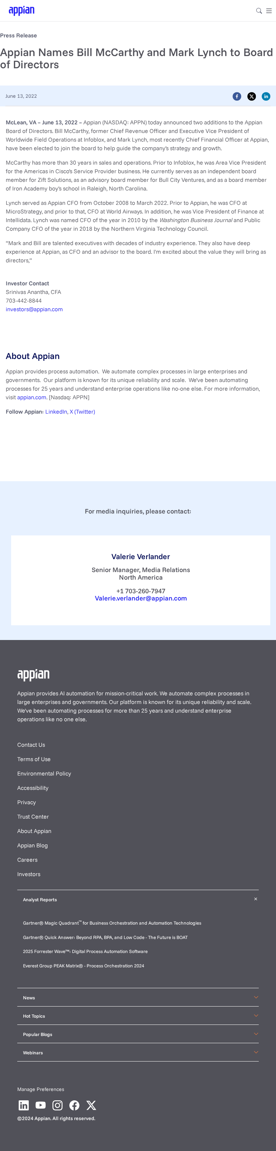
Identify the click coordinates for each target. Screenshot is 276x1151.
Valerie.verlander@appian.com (141, 598)
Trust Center (33, 816)
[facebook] (237, 96)
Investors (28, 874)
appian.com (31, 397)
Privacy (26, 802)
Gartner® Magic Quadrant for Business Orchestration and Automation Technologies (112, 923)
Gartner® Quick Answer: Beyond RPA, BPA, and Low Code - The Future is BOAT (105, 937)
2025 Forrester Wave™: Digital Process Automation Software (85, 951)
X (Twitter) (82, 411)
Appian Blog (32, 845)
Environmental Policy (44, 773)
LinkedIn (56, 411)
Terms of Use (34, 759)
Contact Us (31, 744)
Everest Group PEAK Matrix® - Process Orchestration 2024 (83, 965)
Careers (27, 859)
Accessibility (33, 787)
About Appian (34, 830)
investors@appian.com (34, 309)
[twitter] (251, 96)
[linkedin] (266, 96)
